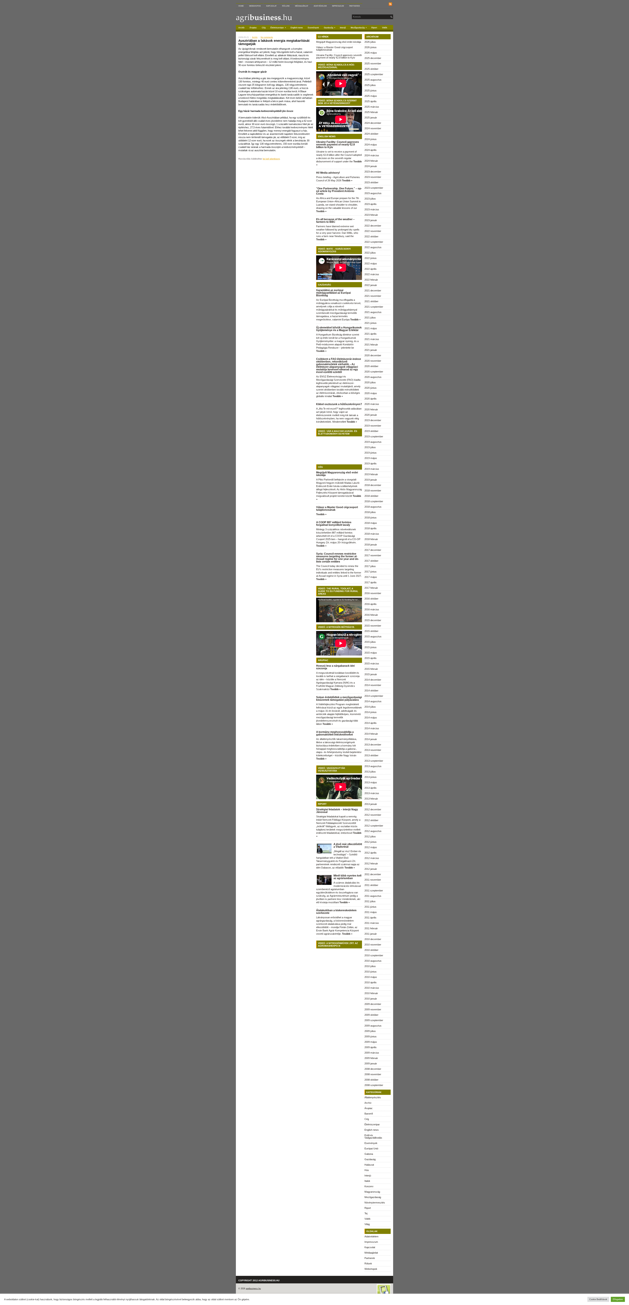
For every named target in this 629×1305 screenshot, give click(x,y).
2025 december (372, 58)
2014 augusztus (372, 701)
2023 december (372, 171)
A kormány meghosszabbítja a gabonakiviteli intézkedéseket (335, 733)
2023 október (371, 182)
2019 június (370, 452)
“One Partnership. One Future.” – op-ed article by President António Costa (339, 191)
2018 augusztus (372, 506)
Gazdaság (329, 27)
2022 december (372, 225)
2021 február (371, 344)
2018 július (370, 512)
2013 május (370, 782)
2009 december (372, 1004)
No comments (267, 37)
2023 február (371, 214)
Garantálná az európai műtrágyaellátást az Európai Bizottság (333, 293)
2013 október (371, 755)
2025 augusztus (372, 79)
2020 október (371, 366)
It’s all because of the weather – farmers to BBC (335, 220)
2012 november (372, 814)
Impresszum (338, 6)
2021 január (370, 350)
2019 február (371, 474)
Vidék (384, 28)
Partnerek (354, 6)
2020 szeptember (373, 371)
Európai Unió (371, 1148)
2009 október (371, 1014)
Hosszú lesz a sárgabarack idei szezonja (335, 667)
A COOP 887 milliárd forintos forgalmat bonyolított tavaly (333, 523)
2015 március (371, 663)
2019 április (370, 463)
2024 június (370, 139)
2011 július (370, 901)
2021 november (372, 296)
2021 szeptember (373, 306)
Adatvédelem (320, 6)
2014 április (370, 723)
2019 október (371, 431)
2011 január (370, 933)
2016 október (371, 598)
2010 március (371, 987)
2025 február (371, 112)
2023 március (371, 209)
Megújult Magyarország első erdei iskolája (338, 41)
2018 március (371, 533)
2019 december (372, 420)
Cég (264, 28)
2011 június (370, 906)
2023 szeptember (373, 187)
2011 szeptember (373, 890)
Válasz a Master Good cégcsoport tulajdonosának (334, 48)
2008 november (372, 1074)
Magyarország (372, 1191)
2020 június (370, 387)
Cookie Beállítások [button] (598, 1299)
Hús (366, 1170)
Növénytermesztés (374, 1202)
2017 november (372, 555)
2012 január (370, 868)
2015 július (370, 641)
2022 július (370, 252)
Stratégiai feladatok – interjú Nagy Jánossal (337, 810)
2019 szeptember (373, 436)
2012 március (371, 858)
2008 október (371, 1079)
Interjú (343, 28)
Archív (241, 28)
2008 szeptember (373, 1085)
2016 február (371, 614)
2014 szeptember (373, 696)
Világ (367, 1224)
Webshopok (255, 6)
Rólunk (286, 6)
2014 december (372, 679)
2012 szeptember (373, 825)
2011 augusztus (372, 896)
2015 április (370, 658)
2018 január (370, 544)
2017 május (370, 577)
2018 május (370, 523)
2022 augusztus (372, 247)
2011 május (370, 912)
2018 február (371, 539)
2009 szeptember (373, 1020)
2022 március (371, 274)
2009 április (370, 1047)
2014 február (371, 733)
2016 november (372, 593)
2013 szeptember (373, 760)
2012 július (370, 836)
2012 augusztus (372, 831)
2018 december (372, 485)
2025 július (370, 85)
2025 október (371, 68)
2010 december (372, 939)
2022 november (372, 231)
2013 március (371, 793)
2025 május (370, 96)
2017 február (371, 587)
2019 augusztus (372, 441)
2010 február (371, 993)
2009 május (370, 1041)
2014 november (372, 685)
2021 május (370, 328)
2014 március (371, 728)
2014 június (370, 712)
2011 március (371, 923)
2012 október (371, 820)
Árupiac (253, 28)
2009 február (371, 1058)
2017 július (370, 566)
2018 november (372, 490)
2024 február (371, 160)
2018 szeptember (373, 501)
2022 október (371, 236)
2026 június (370, 47)
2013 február (371, 798)
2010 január (370, 998)
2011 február (371, 928)
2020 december (372, 355)
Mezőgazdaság (359, 27)
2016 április (370, 604)
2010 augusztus (372, 960)
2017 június (370, 571)
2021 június (370, 323)
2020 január (370, 414)
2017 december (372, 550)
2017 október (371, 560)
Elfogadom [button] (618, 1299)
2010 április (370, 982)
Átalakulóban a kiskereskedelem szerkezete (336, 911)
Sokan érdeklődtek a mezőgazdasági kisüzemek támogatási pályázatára (339, 698)
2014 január (370, 739)
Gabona (368, 1154)
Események (313, 28)
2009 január (370, 1063)
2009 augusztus (372, 1025)
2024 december (372, 123)
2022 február (371, 279)
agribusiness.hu (253, 1288)
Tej (365, 1213)
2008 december (372, 1068)
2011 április (370, 917)
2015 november (372, 625)
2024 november (372, 128)
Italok (367, 1181)
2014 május (370, 717)
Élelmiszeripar (278, 27)
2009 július (370, 1031)
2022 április (370, 268)
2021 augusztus (372, 312)
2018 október (371, 496)
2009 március (371, 1052)
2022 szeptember (373, 241)
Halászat (369, 1164)
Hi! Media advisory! (328, 172)
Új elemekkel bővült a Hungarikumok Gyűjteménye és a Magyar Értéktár (339, 329)
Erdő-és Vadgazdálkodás (373, 1136)
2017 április (370, 582)
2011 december (372, 874)
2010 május (370, 977)
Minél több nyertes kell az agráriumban (347, 877)
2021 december (372, 290)
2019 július (370, 447)
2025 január (370, 117)
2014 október (371, 690)
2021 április (370, 333)
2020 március (371, 404)
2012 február (371, 863)
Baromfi (368, 1113)
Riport (374, 28)
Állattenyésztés (372, 1097)
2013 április (370, 787)
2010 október (371, 950)
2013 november (372, 750)
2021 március (371, 339)
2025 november (372, 63)
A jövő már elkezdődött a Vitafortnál (348, 845)
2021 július (370, 317)
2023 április (370, 204)
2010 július (370, 966)
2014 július (370, 706)
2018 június (370, 517)
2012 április (370, 852)
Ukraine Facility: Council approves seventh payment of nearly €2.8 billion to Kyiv (339, 56)
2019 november (372, 425)
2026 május (370, 52)
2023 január (370, 220)
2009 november (372, 1009)
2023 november (372, 177)
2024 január (370, 166)
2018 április (370, 528)
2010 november (372, 944)
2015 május (370, 652)
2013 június (370, 777)
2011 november (372, 879)
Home (241, 6)
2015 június (370, 647)
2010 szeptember (373, 955)
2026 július (370, 41)
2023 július (370, 198)
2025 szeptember (373, 74)
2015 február (371, 668)
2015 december (372, 620)
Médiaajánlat (301, 6)
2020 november (372, 360)
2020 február (371, 409)
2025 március (371, 106)
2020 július (370, 382)
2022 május (370, 263)
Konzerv (368, 1186)
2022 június (370, 258)
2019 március (371, 468)
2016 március (371, 609)
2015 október (371, 631)
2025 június (370, 90)
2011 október (371, 885)
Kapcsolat (271, 6)
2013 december (372, 744)
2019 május (370, 458)
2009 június (370, 1036)
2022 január (370, 285)
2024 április (370, 150)
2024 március (371, 155)
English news (297, 28)
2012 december (372, 809)
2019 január (370, 479)
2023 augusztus (372, 193)
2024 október (371, 133)
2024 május (370, 144)
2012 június (370, 841)
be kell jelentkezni (271, 159)
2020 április (370, 398)
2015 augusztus (372, 636)
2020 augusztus (372, 377)
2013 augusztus (372, 766)
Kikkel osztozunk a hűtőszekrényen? (339, 404)
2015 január (370, 674)
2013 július (370, 771)
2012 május (370, 847)
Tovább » (347, 180)
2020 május (370, 393)
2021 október (371, 301)
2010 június (370, 971)
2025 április (370, 101)
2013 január (370, 804)
